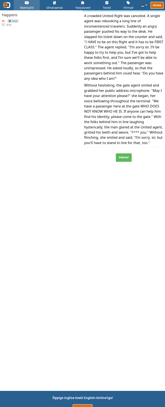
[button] (6, 25)
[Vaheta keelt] (144, 5)
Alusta (157, 5)
